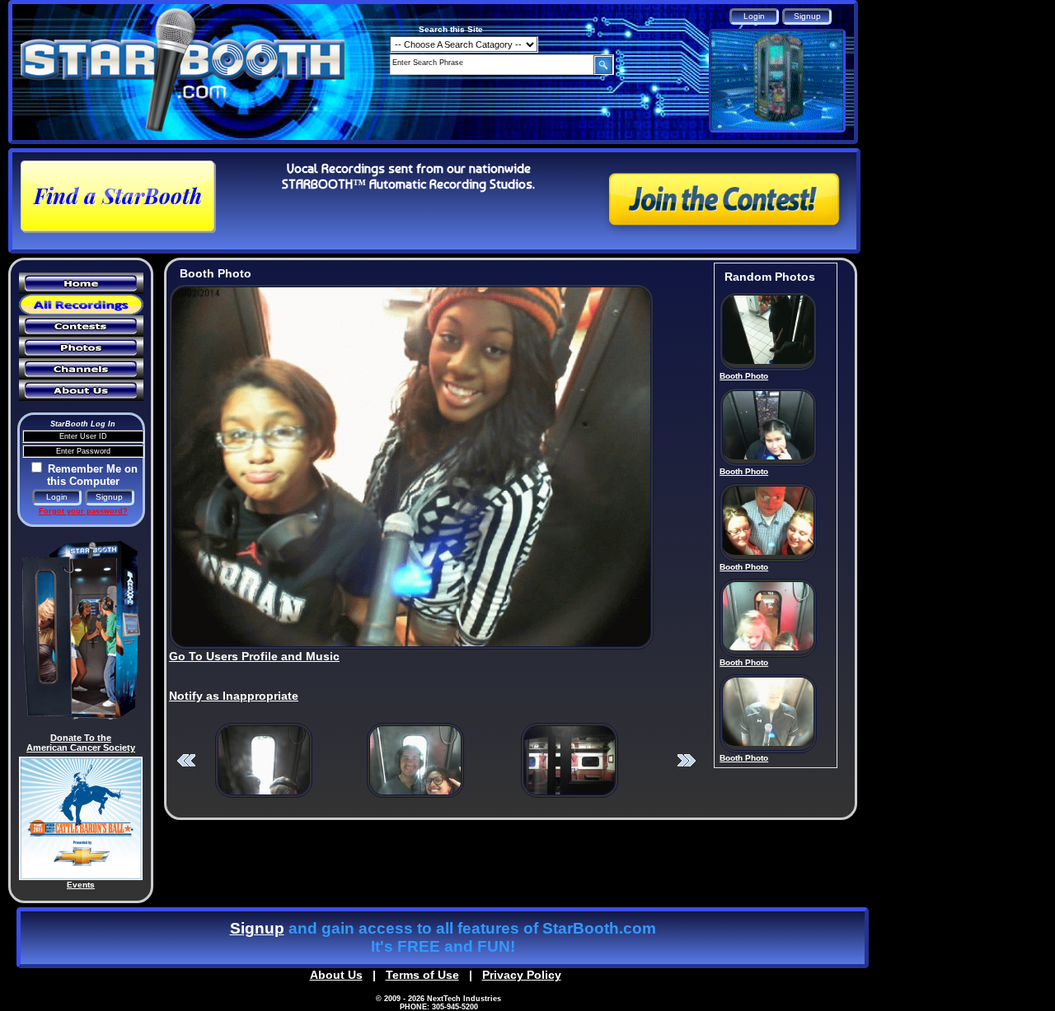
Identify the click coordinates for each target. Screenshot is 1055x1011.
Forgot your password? (83, 511)
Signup (257, 928)
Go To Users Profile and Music (254, 656)
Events (81, 884)
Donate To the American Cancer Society (80, 742)
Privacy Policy (521, 974)
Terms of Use (422, 974)
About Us (336, 974)
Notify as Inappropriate (233, 695)
